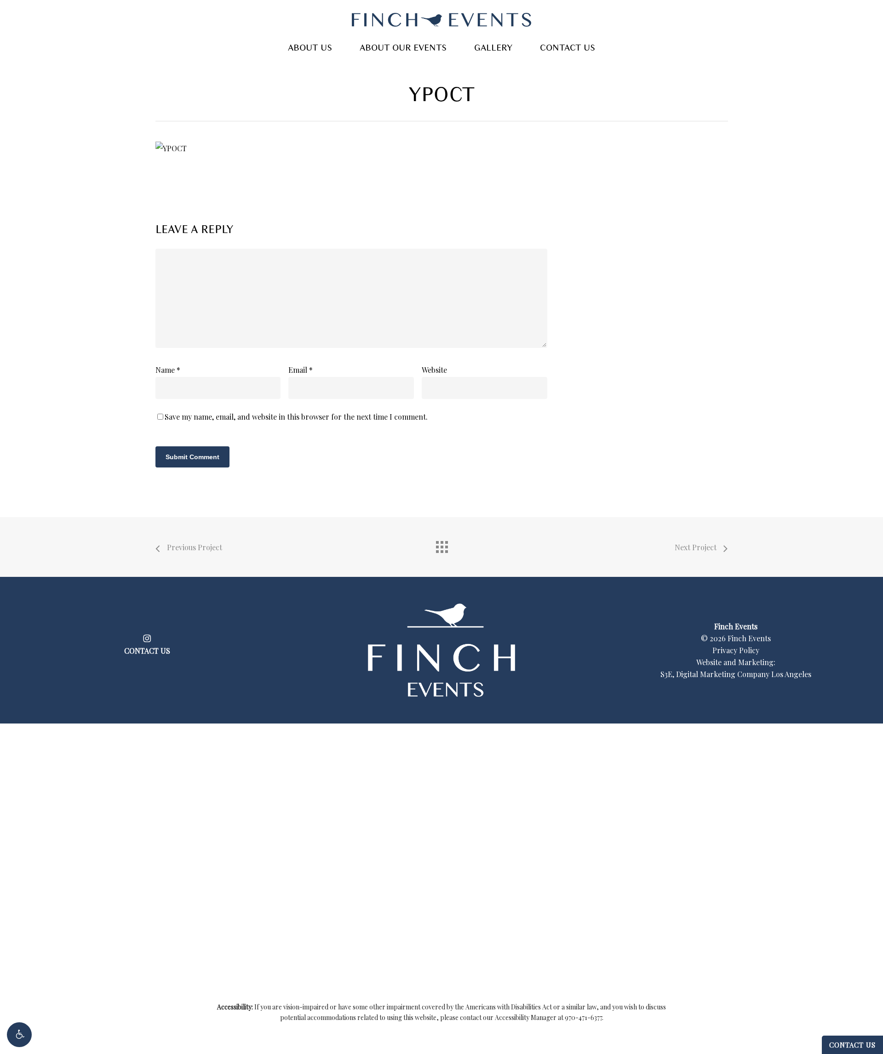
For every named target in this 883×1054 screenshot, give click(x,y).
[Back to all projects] (441, 545)
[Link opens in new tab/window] (146, 637)
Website (434, 370)
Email (300, 370)
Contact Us (852, 1044)
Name (167, 370)
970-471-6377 (583, 1017)
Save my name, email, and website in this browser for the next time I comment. (296, 417)
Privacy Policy (735, 650)
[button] (19, 1034)
